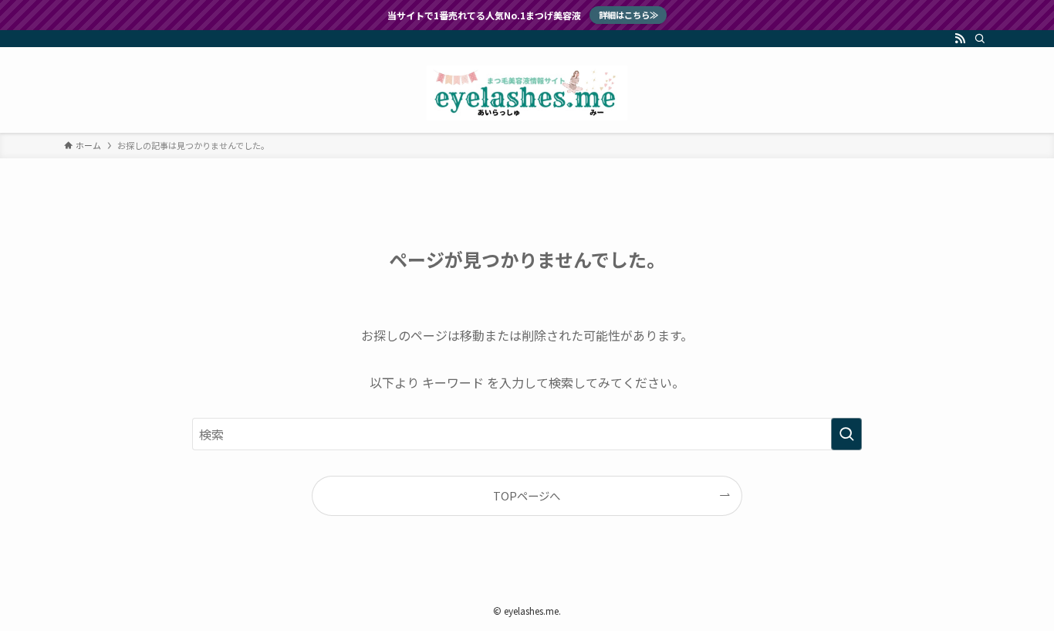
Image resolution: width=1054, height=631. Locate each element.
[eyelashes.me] (527, 93)
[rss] (960, 38)
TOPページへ (526, 495)
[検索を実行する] (846, 434)
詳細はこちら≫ (628, 14)
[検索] (980, 38)
